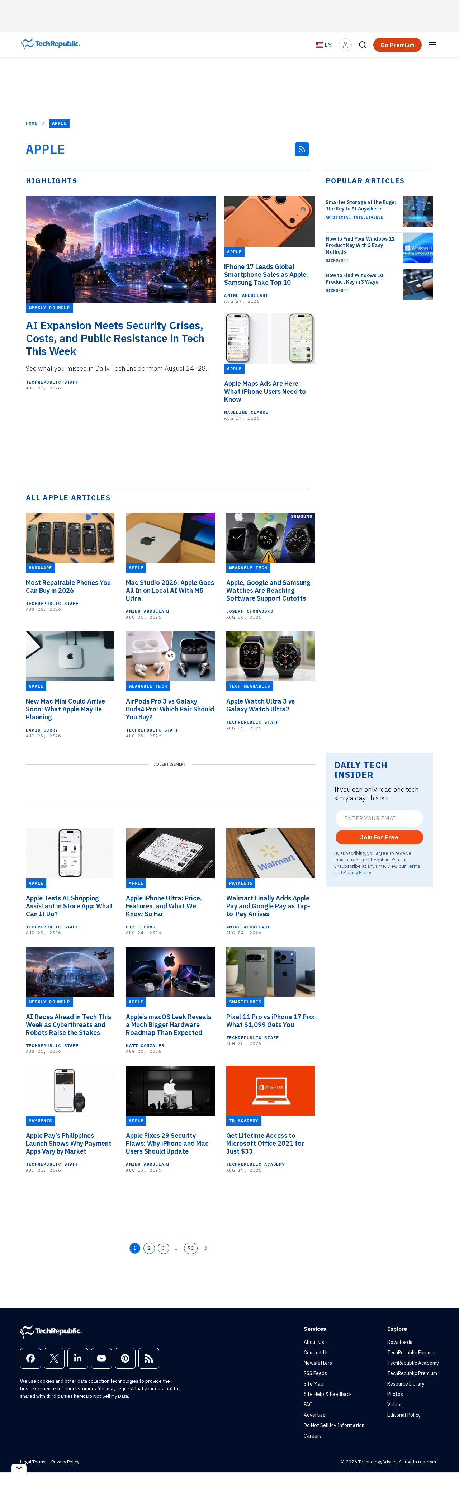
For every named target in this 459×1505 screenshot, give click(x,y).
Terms (413, 866)
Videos (395, 1404)
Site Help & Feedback (328, 1394)
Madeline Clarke (246, 412)
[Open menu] (432, 44)
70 (191, 1248)
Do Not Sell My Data (107, 1396)
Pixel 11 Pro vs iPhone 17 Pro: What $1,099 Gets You (270, 1021)
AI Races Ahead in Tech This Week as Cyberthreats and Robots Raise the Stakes (68, 1025)
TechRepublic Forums (410, 1352)
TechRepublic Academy (255, 1164)
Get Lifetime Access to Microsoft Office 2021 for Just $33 (265, 1143)
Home (32, 123)
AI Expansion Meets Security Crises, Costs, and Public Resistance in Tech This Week (115, 338)
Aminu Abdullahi (246, 295)
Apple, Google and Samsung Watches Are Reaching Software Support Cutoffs (268, 590)
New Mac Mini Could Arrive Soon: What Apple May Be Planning (65, 709)
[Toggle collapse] (19, 1468)
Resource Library (406, 1384)
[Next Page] (206, 1248)
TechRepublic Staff (52, 382)
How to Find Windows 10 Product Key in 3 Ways (354, 278)
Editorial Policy (404, 1415)
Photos (395, 1394)
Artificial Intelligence (354, 217)
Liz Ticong (140, 926)
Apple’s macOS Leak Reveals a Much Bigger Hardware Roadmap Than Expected (168, 1025)
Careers (313, 1436)
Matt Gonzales (145, 1045)
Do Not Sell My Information (334, 1425)
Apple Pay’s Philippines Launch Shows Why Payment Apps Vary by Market (69, 1143)
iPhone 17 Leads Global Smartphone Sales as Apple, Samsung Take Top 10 (266, 275)
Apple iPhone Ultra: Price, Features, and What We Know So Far (164, 906)
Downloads (399, 1342)
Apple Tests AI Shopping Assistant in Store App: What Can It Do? (69, 906)
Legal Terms (33, 1462)
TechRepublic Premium (412, 1373)
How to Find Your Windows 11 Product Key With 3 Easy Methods (360, 245)
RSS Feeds (315, 1373)
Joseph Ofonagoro (249, 611)
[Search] (362, 44)
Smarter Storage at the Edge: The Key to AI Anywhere (361, 205)
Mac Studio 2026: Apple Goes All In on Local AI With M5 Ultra (170, 590)
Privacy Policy (357, 872)
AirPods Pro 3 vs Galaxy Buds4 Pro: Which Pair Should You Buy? (170, 709)
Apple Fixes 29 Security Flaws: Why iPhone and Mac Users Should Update (167, 1143)
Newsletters (318, 1363)
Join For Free (379, 837)
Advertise (315, 1415)
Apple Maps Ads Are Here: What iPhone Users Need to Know (265, 391)
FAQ (308, 1404)
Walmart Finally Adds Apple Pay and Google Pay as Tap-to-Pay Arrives (268, 906)
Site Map (313, 1384)
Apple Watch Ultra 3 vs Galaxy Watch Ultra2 (260, 705)
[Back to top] (444, 1483)
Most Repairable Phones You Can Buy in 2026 (68, 587)
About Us (314, 1342)
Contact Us (316, 1352)
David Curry (42, 730)
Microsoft (337, 260)
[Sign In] (345, 44)
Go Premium (397, 44)
